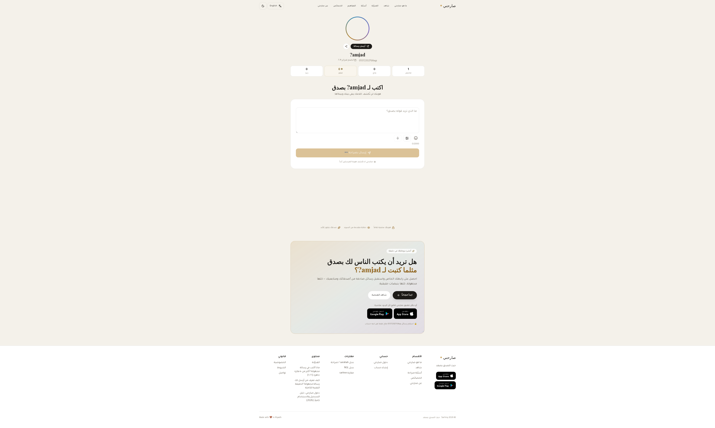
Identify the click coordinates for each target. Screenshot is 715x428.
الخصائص (337, 6)
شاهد (386, 6)
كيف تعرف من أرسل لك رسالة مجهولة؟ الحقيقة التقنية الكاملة (307, 384)
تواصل (282, 373)
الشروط (281, 368)
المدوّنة (375, 6)
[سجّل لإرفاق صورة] (407, 138)
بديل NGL (349, 368)
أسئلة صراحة (415, 373)
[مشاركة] (346, 46)
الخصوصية (280, 362)
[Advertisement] (357, 198)
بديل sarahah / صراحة (342, 362)
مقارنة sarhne (346, 373)
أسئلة (363, 6)
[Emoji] (415, 138)
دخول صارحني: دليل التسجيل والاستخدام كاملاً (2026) (309, 397)
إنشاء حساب (381, 368)
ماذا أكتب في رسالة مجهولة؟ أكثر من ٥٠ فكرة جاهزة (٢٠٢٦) (307, 372)
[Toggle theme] (263, 6)
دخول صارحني (381, 362)
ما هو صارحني (400, 6)
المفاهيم (352, 6)
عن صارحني (323, 6)
